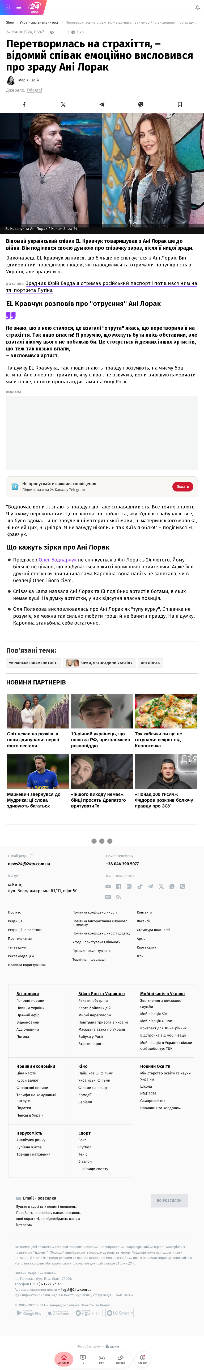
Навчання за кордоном (160, 1108)
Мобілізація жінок (156, 1021)
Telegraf (34, 90)
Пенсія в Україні (30, 1115)
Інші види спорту (93, 1168)
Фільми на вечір (92, 1088)
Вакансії (143, 921)
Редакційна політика (25, 930)
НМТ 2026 (148, 1093)
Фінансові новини (32, 1088)
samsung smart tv (119, 1313)
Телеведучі (17, 947)
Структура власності (153, 930)
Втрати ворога (91, 1044)
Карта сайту (146, 947)
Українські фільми (94, 1080)
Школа (146, 1086)
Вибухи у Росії (90, 1036)
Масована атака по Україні (101, 1029)
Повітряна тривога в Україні (103, 1022)
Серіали (85, 1102)
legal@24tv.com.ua (76, 1290)
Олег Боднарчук (58, 560)
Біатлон (85, 1161)
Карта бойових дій (94, 1007)
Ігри (140, 956)
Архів (141, 939)
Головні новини (30, 1000)
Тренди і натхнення (33, 1154)
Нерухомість (29, 1133)
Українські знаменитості (40, 22)
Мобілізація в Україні (162, 993)
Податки (23, 1108)
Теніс (82, 1154)
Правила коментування (92, 951)
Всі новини (27, 993)
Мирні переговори (94, 1015)
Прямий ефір (28, 1015)
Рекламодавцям (21, 956)
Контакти (144, 912)
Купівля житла (29, 1147)
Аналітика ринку (30, 1140)
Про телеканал (20, 939)
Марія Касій (28, 80)
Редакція (15, 921)
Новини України (30, 1007)
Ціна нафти (26, 1073)
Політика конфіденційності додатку (102, 933)
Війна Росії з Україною (101, 993)
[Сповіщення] (197, 7)
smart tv (88, 1313)
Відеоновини (27, 1022)
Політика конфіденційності (95, 912)
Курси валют (27, 1080)
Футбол (84, 1147)
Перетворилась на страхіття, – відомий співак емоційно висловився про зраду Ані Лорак (131, 22)
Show (10, 22)
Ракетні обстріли (93, 1000)
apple (58, 1313)
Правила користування (27, 965)
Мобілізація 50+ (154, 1014)
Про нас (14, 912)
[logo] (34, 7)
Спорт (84, 1133)
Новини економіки (35, 1066)
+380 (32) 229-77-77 (45, 1284)
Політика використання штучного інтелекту (100, 923)
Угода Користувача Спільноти (97, 942)
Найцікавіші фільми (95, 1073)
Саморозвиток (152, 1101)
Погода (22, 1036)
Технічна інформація (90, 959)
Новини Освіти (155, 1066)
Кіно (83, 1066)
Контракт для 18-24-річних (163, 1028)
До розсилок (169, 1201)
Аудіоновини (27, 1029)
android (29, 1313)
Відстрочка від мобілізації (163, 1035)
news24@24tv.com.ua (29, 864)
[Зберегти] (180, 104)
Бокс (82, 1140)
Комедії (84, 1095)
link (108, 886)
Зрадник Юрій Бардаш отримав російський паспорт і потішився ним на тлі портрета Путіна (101, 286)
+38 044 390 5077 (122, 864)
